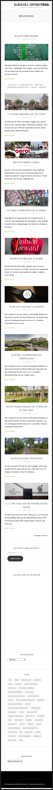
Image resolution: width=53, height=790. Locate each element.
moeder (40, 716)
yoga (21, 740)
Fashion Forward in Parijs (26, 258)
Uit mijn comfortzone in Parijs (26, 210)
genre (27, 704)
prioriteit (12, 724)
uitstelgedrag (25, 736)
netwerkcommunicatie (18, 87)
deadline (12, 688)
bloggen (37, 680)
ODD (10, 720)
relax (22, 724)
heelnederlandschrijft (18, 708)
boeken (18, 684)
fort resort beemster (25, 700)
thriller (12, 736)
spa (21, 732)
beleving (13, 85)
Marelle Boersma (15, 716)
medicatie (30, 716)
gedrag (40, 700)
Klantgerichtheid (26, 36)
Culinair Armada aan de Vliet (26, 114)
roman (30, 724)
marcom (39, 85)
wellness (12, 740)
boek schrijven (31, 684)
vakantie (37, 736)
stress (37, 732)
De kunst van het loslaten (26, 307)
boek (10, 684)
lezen (21, 712)
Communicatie (26, 85)
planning (39, 720)
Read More (10, 79)
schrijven (12, 732)
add (10, 680)
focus (10, 700)
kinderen (12, 712)
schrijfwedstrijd (30, 728)
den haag (29, 692)
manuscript (32, 712)
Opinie (34, 87)
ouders (29, 720)
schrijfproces (14, 728)
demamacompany (15, 692)
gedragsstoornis (15, 704)
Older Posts (40, 535)
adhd (17, 680)
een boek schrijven (16, 696)
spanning (28, 732)
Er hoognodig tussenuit (26, 458)
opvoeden (19, 720)
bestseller (26, 680)
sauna (38, 724)
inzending (35, 708)
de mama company (26, 688)
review (42, 87)
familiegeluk (33, 696)
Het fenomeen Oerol (26, 162)
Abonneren (15, 558)
